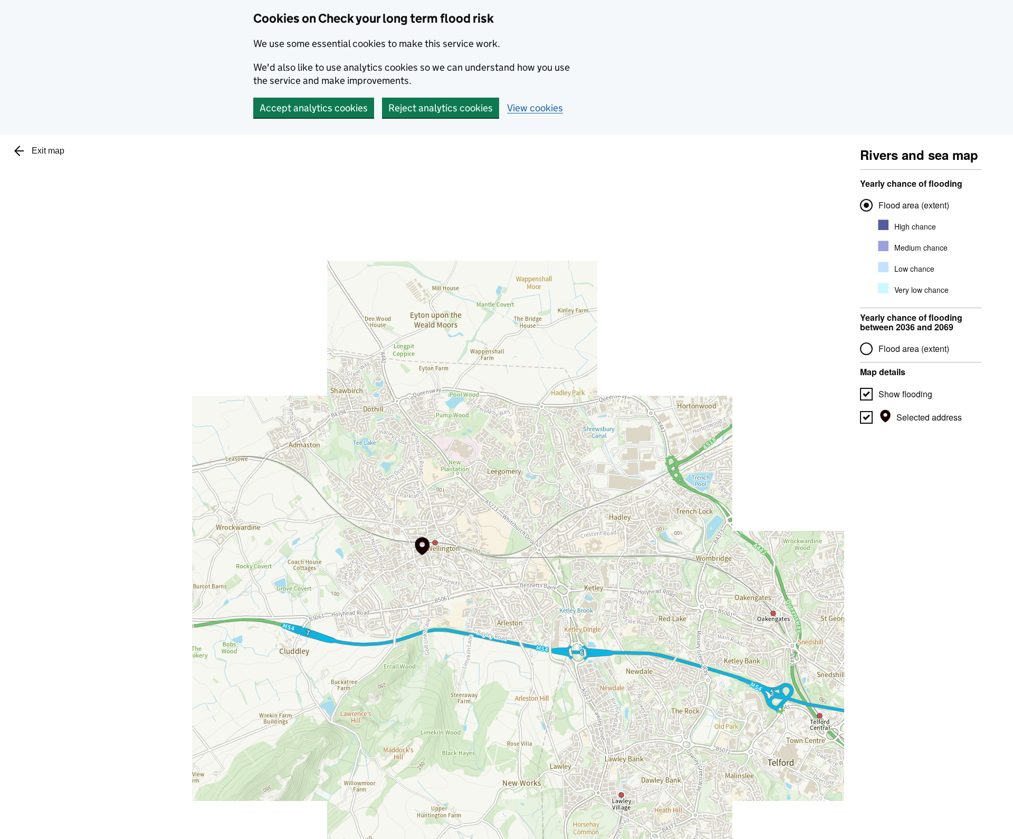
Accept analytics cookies (314, 108)
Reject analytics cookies (440, 108)
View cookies (535, 108)
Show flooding (905, 394)
